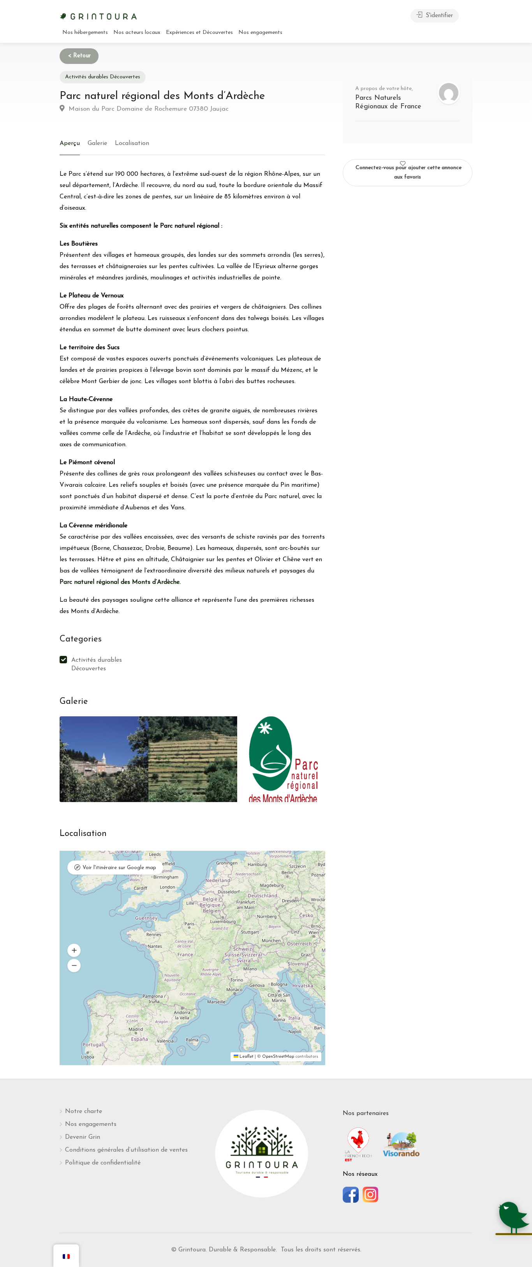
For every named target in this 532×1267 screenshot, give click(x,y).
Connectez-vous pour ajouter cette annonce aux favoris (409, 172)
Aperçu (70, 143)
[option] (104, 759)
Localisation (132, 143)
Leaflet (246, 1057)
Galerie (97, 143)
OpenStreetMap (278, 1057)
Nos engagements (260, 32)
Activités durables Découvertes (102, 77)
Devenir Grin (82, 1137)
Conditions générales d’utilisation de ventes (126, 1150)
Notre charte (83, 1111)
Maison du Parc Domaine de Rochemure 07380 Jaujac (148, 109)
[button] (74, 950)
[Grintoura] (98, 15)
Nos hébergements (85, 32)
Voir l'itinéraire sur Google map (119, 867)
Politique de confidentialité (103, 1163)
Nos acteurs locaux (136, 32)
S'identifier (438, 16)
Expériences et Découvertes (199, 32)
